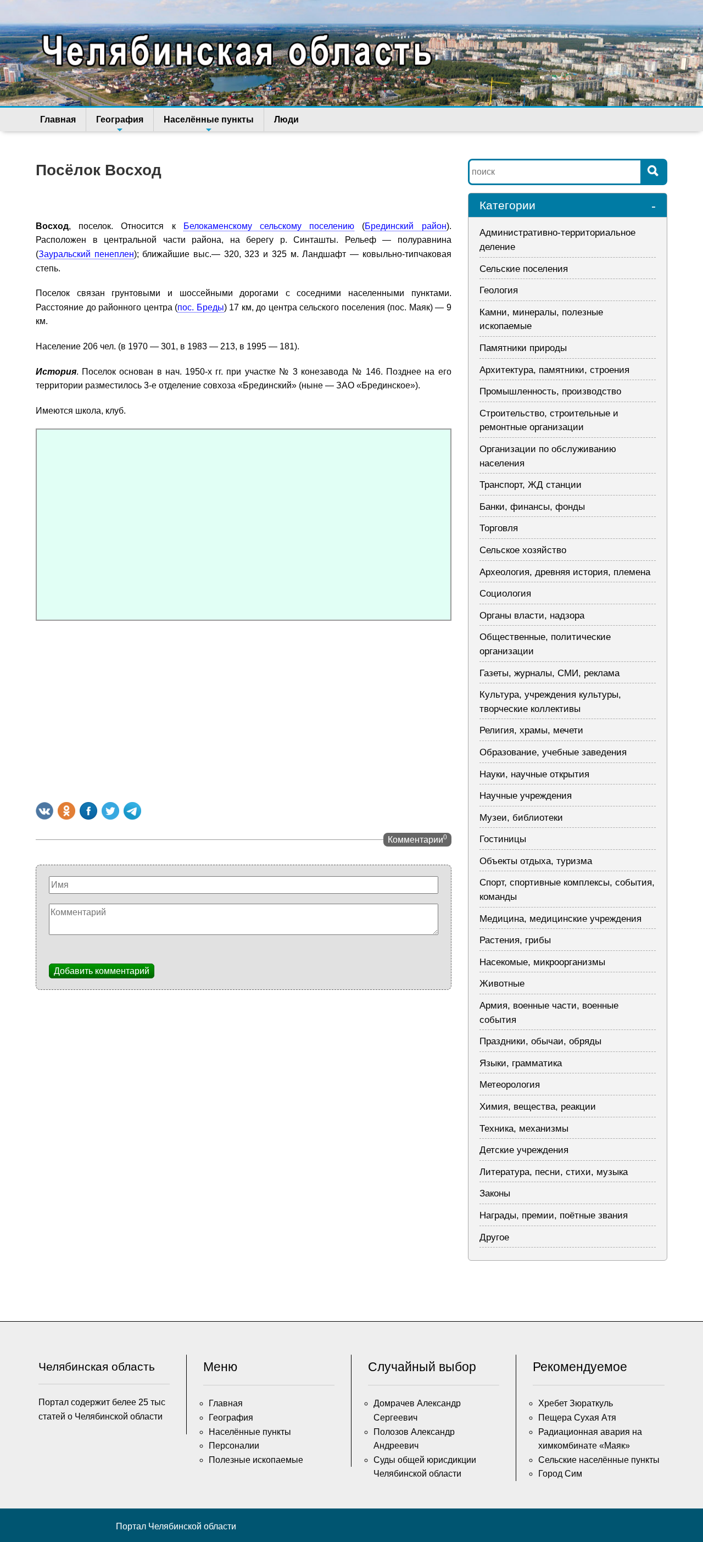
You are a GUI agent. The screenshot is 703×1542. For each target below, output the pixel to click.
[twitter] (110, 811)
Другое (494, 1237)
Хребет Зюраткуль (575, 1403)
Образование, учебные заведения (553, 752)
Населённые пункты (209, 119)
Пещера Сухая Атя (577, 1417)
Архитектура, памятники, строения (554, 370)
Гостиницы (502, 839)
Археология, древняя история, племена (564, 572)
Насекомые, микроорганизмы (542, 962)
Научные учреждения (525, 796)
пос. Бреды (200, 307)
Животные (502, 983)
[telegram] (132, 811)
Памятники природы (523, 348)
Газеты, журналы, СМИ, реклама (549, 673)
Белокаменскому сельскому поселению (268, 226)
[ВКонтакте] (44, 811)
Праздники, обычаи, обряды (540, 1041)
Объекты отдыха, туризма (535, 861)
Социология (505, 593)
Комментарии (417, 838)
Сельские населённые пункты (599, 1460)
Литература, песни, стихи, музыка (553, 1172)
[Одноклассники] (66, 811)
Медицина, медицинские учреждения (560, 919)
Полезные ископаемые (256, 1460)
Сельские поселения (523, 269)
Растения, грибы (515, 940)
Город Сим (560, 1473)
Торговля (498, 528)
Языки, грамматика (520, 1063)
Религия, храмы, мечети (531, 730)
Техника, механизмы (523, 1128)
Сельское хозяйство (522, 550)
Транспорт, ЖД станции (530, 485)
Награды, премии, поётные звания (553, 1215)
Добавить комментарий (101, 971)
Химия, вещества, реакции (537, 1106)
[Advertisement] (243, 709)
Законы (494, 1193)
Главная (58, 119)
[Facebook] (88, 811)
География (119, 119)
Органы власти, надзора (531, 615)
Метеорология (509, 1084)
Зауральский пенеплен (86, 254)
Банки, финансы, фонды (532, 507)
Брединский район (405, 226)
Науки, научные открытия (534, 774)
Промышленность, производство (550, 391)
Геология (498, 290)
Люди (286, 119)
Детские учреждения (523, 1150)
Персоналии (234, 1445)
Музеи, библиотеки (521, 817)
